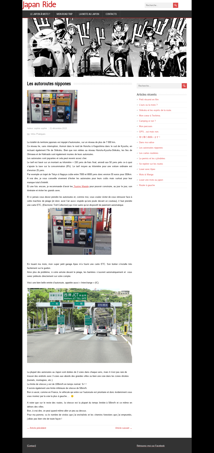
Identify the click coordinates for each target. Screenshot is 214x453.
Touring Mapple (81, 186)
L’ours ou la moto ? (148, 105)
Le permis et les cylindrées (152, 158)
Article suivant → (123, 428)
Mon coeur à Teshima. (150, 115)
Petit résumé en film (149, 99)
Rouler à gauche (147, 185)
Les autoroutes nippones (151, 147)
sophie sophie (40, 128)
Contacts (111, 14)
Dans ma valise (146, 142)
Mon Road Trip (65, 14)
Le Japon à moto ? (40, 14)
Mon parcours (145, 126)
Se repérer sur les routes (151, 164)
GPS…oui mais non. (149, 131)
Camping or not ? (147, 121)
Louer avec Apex (147, 169)
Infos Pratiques (38, 134)
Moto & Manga (146, 174)
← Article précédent (36, 428)
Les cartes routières (148, 153)
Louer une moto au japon (151, 180)
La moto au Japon (89, 14)
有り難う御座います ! (149, 137)
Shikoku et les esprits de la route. (155, 110)
